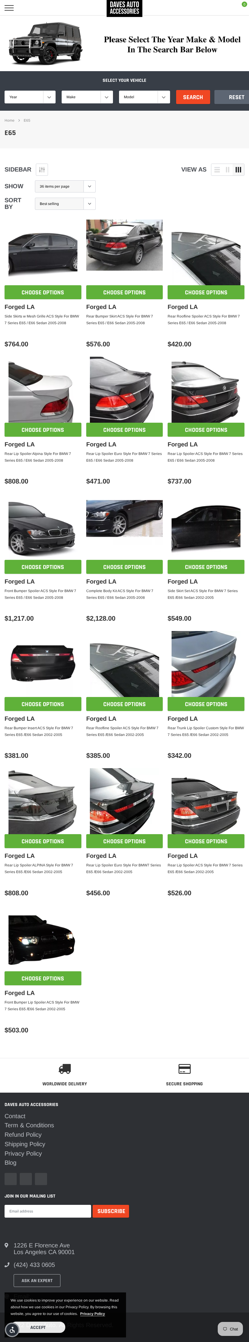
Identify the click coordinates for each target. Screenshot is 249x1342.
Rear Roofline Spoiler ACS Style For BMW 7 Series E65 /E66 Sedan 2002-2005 (122, 731)
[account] (225, 8)
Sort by (13, 203)
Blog (10, 1162)
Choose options (43, 292)
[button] (12, 1330)
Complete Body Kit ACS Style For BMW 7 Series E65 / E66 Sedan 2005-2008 (119, 594)
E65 (27, 120)
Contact (15, 1116)
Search (193, 97)
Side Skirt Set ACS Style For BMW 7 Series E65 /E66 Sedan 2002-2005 (203, 594)
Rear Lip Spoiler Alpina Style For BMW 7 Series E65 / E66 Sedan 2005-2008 (38, 457)
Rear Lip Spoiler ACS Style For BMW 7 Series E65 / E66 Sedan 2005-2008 (205, 457)
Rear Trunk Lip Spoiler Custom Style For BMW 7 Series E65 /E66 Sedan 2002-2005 (206, 731)
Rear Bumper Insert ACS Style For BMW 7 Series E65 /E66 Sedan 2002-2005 (39, 731)
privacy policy (92, 1314)
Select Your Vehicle (124, 80)
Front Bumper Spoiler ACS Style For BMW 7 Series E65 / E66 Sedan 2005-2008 (40, 594)
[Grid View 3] (238, 169)
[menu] (9, 7)
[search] (25, 8)
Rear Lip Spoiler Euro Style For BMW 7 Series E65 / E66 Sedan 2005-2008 (124, 457)
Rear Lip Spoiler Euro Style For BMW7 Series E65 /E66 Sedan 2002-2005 (123, 868)
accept (38, 1327)
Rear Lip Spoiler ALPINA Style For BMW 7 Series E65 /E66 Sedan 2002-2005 (39, 868)
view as (193, 169)
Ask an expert (37, 1281)
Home (10, 120)
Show (14, 186)
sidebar (18, 169)
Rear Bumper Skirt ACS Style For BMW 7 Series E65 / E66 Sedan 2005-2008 (119, 319)
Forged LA (20, 307)
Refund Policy (23, 1134)
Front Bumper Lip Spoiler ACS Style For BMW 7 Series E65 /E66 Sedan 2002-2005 (42, 1005)
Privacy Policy (23, 1153)
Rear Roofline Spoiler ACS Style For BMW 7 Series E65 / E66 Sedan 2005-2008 (204, 319)
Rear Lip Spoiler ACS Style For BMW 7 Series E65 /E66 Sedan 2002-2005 (205, 868)
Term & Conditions (29, 1125)
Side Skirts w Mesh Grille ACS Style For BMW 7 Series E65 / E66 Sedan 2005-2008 (42, 319)
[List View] (217, 169)
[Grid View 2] (228, 169)
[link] (43, 254)
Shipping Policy (25, 1144)
